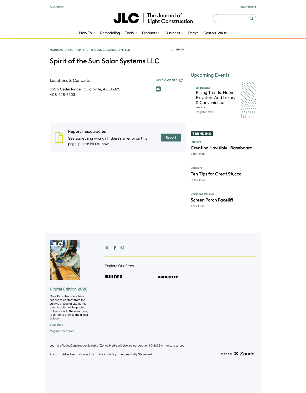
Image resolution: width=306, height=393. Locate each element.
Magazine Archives (62, 331)
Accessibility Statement (136, 354)
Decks (193, 33)
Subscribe (57, 7)
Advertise (68, 354)
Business (172, 33)
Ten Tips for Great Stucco (216, 174)
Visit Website (167, 80)
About (54, 354)
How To (85, 33)
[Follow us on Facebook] (114, 247)
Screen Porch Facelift (212, 200)
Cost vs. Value (215, 33)
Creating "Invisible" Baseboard (222, 148)
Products (149, 33)
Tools (129, 33)
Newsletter (248, 7)
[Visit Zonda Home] (237, 353)
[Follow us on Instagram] (122, 247)
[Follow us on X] (107, 247)
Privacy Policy (107, 354)
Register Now (205, 112)
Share (179, 49)
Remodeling (110, 33)
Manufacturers (61, 50)
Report (171, 137)
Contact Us (86, 354)
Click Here (158, 88)
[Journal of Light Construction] (153, 18)
